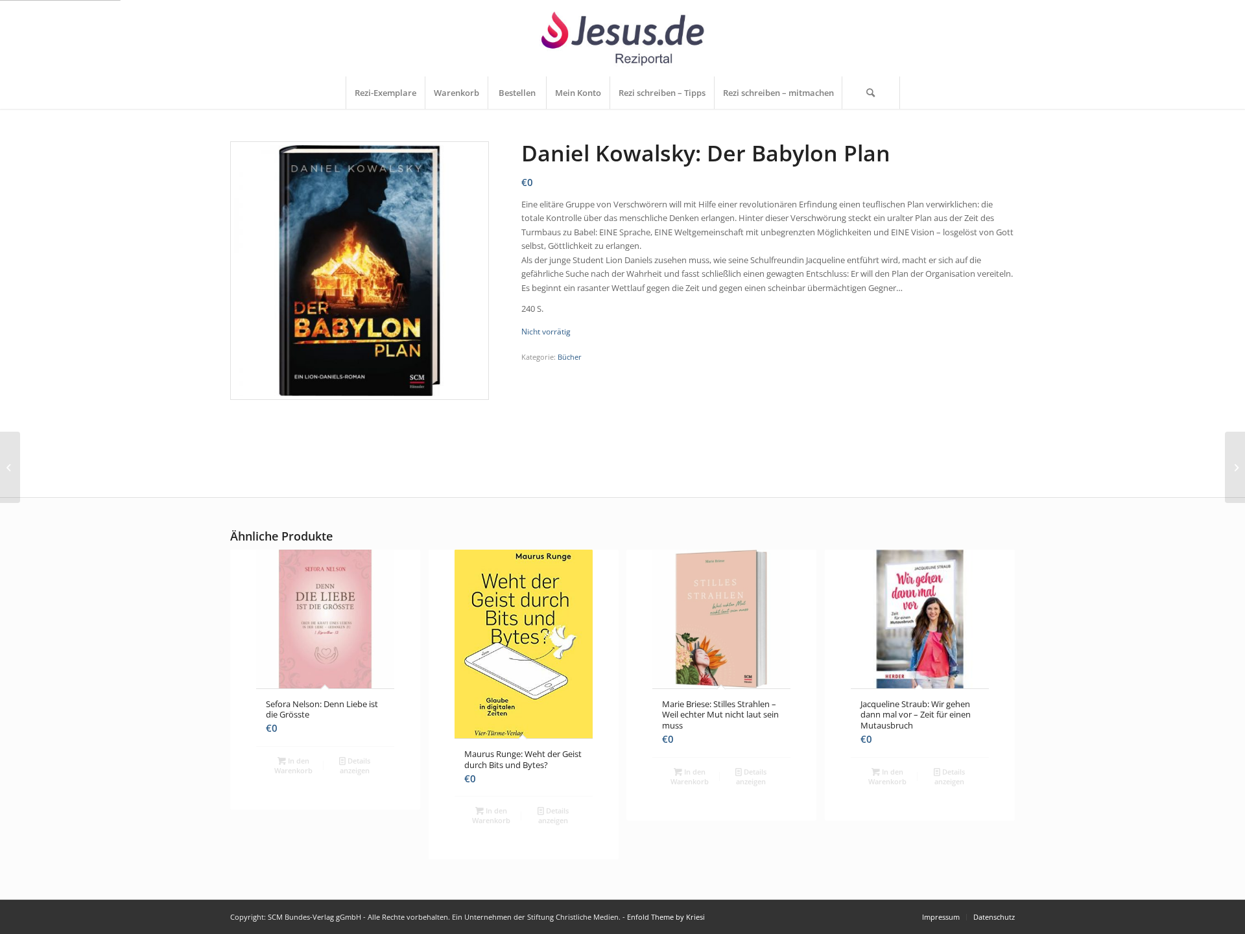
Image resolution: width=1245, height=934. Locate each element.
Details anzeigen (355, 765)
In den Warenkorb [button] (293, 765)
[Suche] (871, 92)
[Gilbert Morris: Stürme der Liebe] (10, 467)
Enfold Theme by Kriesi (666, 917)
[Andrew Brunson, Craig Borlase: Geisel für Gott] (1235, 467)
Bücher (570, 357)
